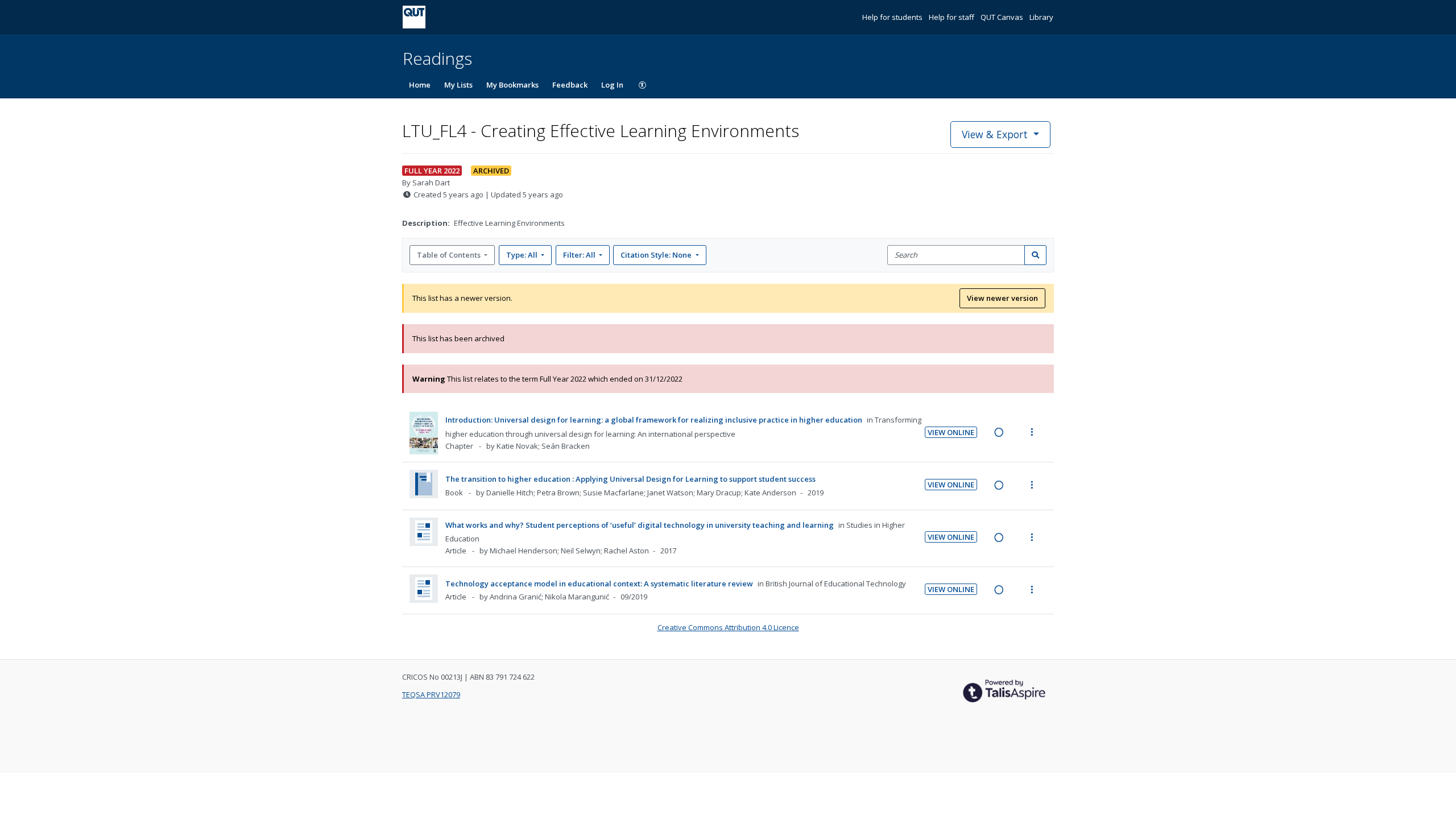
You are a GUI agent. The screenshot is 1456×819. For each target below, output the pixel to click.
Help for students (893, 17)
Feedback (570, 85)
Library (1041, 17)
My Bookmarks (512, 85)
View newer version (1002, 298)
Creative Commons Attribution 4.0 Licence (728, 627)
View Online (951, 432)
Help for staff (952, 17)
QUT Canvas (1003, 17)
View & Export (995, 134)
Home (420, 85)
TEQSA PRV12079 (431, 694)
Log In (612, 85)
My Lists (458, 85)
